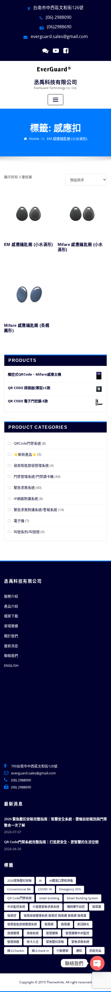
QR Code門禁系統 (19, 898)
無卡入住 (33, 942)
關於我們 (11, 635)
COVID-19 (45, 889)
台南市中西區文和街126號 (58, 8)
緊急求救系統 (24, 487)
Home (34, 138)
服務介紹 (11, 596)
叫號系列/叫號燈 (27, 531)
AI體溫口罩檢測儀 (61, 880)
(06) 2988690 (21, 787)
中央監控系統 (16, 907)
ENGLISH (11, 665)
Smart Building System (82, 898)
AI (40, 880)
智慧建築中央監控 (77, 933)
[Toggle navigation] (55, 99)
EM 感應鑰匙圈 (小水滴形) (67, 138)
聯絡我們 (11, 655)
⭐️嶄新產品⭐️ (25, 454)
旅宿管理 (13, 933)
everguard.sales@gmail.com (59, 36)
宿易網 (48, 924)
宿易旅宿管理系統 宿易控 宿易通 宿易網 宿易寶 (55, 916)
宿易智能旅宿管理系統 (31, 465)
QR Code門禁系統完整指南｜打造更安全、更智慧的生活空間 (51, 841)
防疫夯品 (95, 951)
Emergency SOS (70, 889)
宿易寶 (96, 907)
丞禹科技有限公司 (55, 82)
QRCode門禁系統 (27, 443)
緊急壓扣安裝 (55, 942)
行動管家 (62, 951)
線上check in (40, 951)
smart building (49, 898)
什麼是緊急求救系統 (46, 907)
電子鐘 (19, 520)
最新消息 (11, 645)
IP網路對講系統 (26, 498)
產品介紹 (11, 606)
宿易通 (65, 924)
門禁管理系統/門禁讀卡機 (34, 476)
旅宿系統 (33, 933)
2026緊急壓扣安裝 (19, 880)
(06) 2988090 (21, 780)
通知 (79, 951)
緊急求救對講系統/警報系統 (35, 509)
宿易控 (11, 916)
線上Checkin (15, 951)
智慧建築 (52, 933)
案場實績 (11, 625)
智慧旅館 (13, 942)
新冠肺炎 (83, 924)
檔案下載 (11, 615)
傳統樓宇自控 (76, 907)
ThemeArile (55, 982)
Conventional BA (19, 889)
